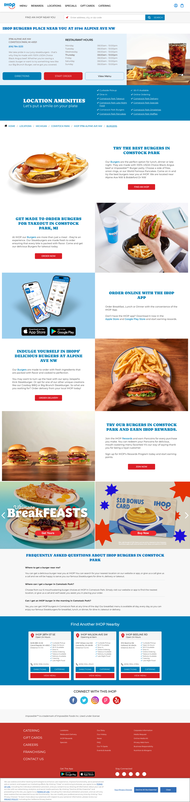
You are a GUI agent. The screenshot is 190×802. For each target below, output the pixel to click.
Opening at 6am (89, 637)
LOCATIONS (54, 5)
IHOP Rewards (66, 738)
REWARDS (37, 5)
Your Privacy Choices (123, 790)
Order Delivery (48, 398)
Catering (60, 669)
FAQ (99, 742)
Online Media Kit (141, 738)
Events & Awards (104, 750)
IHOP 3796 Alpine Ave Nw (88, 126)
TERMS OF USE (43, 792)
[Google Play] (68, 774)
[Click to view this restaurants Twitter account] (84, 700)
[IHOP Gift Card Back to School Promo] (142, 515)
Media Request (140, 734)
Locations (25, 126)
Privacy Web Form (141, 742)
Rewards (127, 438)
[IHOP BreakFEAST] (47, 515)
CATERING (104, 5)
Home (12, 126)
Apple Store (112, 319)
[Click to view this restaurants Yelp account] (117, 700)
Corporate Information (143, 730)
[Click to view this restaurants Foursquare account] (106, 700)
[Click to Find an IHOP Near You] (67, 17)
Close (168, 790)
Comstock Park (60, 126)
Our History (102, 734)
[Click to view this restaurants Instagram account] (95, 700)
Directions (22, 76)
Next (187, 515)
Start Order (63, 76)
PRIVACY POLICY (11, 799)
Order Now (48, 256)
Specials (63, 742)
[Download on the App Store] (34, 331)
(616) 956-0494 (41, 664)
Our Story (101, 730)
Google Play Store (135, 319)
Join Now (141, 466)
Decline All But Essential (146, 790)
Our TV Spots (102, 746)
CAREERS (30, 745)
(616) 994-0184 (131, 664)
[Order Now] (182, 5)
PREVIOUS (3, 515)
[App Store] (87, 774)
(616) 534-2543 (86, 664)
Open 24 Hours (43, 637)
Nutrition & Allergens (142, 750)
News (99, 738)
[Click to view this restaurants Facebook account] (73, 700)
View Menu (104, 76)
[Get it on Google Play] (62, 331)
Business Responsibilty (143, 746)
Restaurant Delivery (68, 734)
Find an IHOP (141, 187)
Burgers (112, 126)
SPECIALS (71, 5)
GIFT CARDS (87, 5)
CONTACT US (33, 759)
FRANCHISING (34, 752)
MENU (23, 5)
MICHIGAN (41, 126)
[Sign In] (176, 5)
